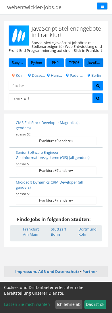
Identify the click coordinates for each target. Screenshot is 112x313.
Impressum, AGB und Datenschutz (47, 271)
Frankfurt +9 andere (55, 140)
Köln (19, 75)
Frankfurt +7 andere (55, 170)
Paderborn (76, 75)
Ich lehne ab (69, 304)
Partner (89, 271)
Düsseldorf (38, 75)
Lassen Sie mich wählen (27, 304)
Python (36, 62)
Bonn (55, 234)
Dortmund (87, 229)
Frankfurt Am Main (31, 232)
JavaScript (95, 62)
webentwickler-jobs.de (34, 7)
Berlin (95, 75)
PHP (55, 62)
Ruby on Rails (19, 62)
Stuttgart (58, 229)
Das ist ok (95, 304)
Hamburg (57, 75)
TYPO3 (74, 62)
